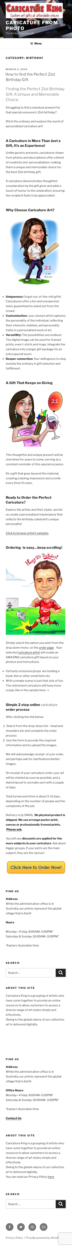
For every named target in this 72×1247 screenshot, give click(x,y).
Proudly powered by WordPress (45, 1237)
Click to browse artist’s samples (27, 533)
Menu (38, 43)
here (51, 1177)
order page (46, 647)
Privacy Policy (14, 1237)
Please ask (14, 829)
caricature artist (29, 652)
